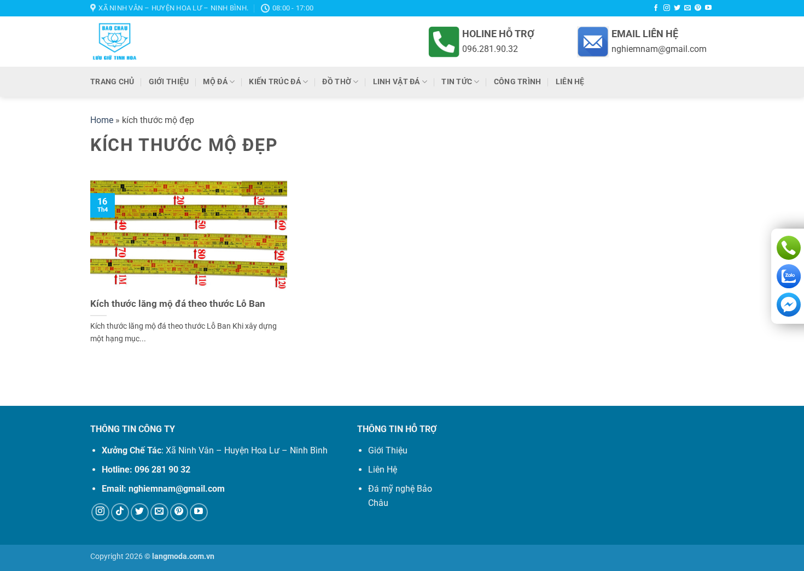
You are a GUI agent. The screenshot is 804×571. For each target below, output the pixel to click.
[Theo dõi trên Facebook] (655, 8)
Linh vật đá (396, 81)
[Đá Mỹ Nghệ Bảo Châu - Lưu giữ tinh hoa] (189, 41)
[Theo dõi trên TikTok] (120, 512)
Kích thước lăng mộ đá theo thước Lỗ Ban (177, 304)
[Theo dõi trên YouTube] (708, 8)
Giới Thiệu (387, 450)
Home (101, 120)
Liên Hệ (382, 469)
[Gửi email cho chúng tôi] (687, 8)
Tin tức (456, 81)
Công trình (517, 81)
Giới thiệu (169, 81)
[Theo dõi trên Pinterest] (698, 8)
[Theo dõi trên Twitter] (677, 8)
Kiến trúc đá (274, 81)
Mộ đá (215, 81)
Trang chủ (112, 81)
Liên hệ (570, 81)
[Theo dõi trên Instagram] (666, 8)
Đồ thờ (336, 81)
